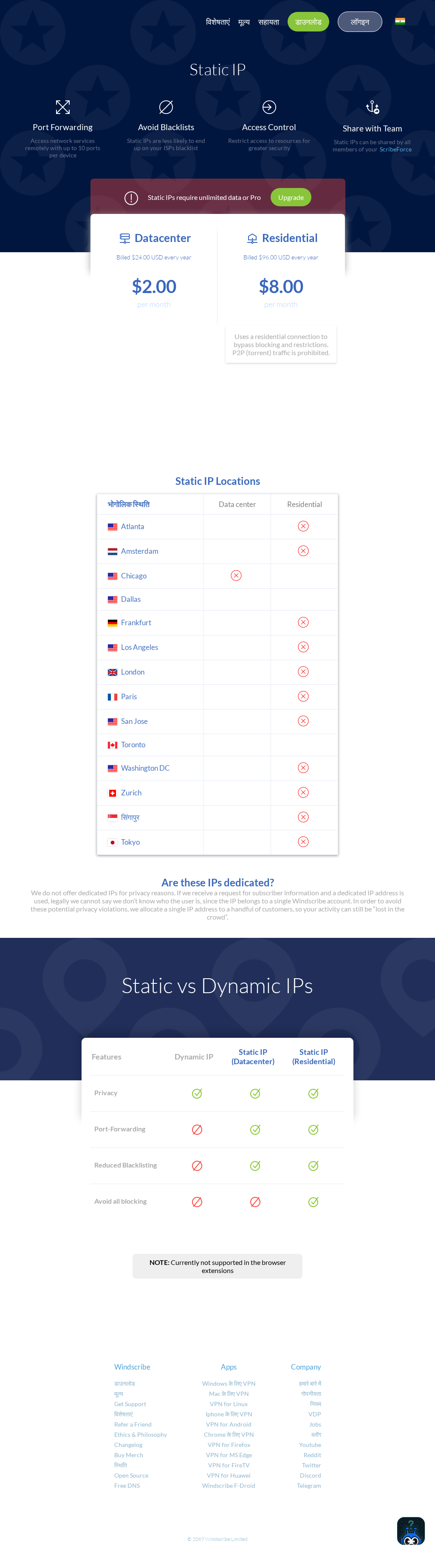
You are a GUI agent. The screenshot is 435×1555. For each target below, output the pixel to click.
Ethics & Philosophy (140, 1434)
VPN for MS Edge (229, 1454)
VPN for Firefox (229, 1444)
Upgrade (291, 197)
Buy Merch (128, 1454)
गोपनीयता (311, 1393)
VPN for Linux (229, 1403)
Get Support (130, 1403)
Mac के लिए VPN (229, 1393)
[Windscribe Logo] (59, 19)
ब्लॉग (316, 1434)
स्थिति (120, 1465)
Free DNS (127, 1485)
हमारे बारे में (310, 1383)
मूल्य (244, 21)
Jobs (315, 1424)
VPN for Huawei (229, 1475)
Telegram (309, 1485)
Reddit (312, 1454)
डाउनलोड (308, 21)
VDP (314, 1414)
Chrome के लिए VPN (229, 1434)
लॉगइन (360, 21)
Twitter (311, 1465)
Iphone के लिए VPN (229, 1414)
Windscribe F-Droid (228, 1485)
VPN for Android (228, 1424)
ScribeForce (396, 149)
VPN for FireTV (229, 1465)
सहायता (268, 21)
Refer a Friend (133, 1424)
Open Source (131, 1475)
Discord (310, 1475)
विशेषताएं (218, 21)
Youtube (310, 1444)
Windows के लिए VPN (229, 1383)
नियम (315, 1403)
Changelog (128, 1444)
